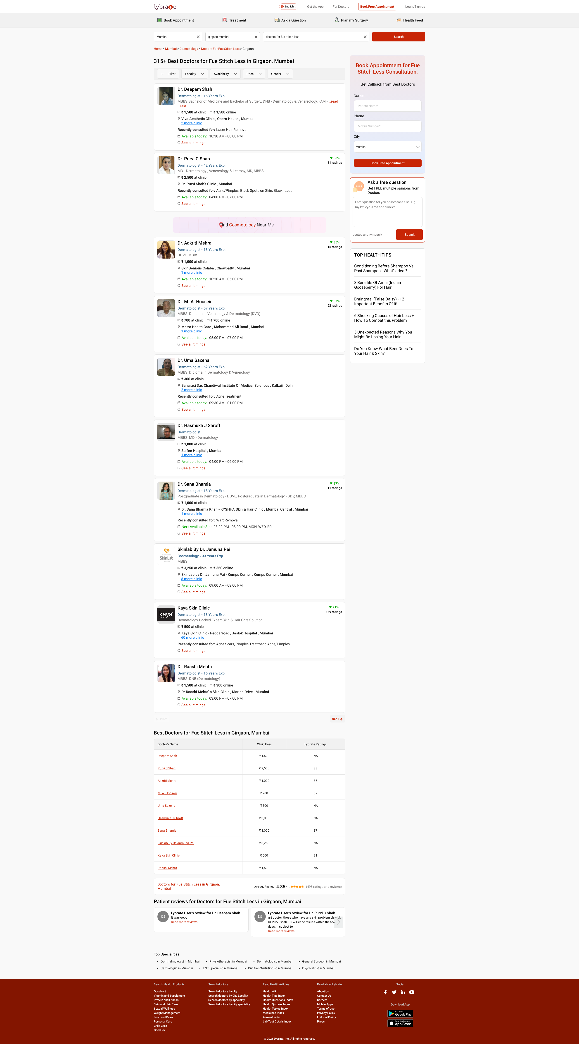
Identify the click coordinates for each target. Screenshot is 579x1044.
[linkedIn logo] (403, 994)
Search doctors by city (222, 991)
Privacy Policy (326, 1013)
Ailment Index (272, 1017)
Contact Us (324, 995)
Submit (410, 234)
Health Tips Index (274, 995)
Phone (359, 116)
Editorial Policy (326, 1017)
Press (321, 1021)
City (357, 136)
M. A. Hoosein (167, 793)
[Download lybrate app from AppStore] (400, 1026)
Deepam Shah (167, 756)
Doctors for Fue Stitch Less (220, 48)
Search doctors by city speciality (229, 1004)
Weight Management (167, 1013)
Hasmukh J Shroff (170, 818)
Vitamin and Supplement (169, 995)
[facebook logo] (385, 994)
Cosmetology (189, 48)
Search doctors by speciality (226, 1000)
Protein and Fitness (166, 1000)
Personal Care (163, 1021)
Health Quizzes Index (276, 1004)
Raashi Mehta (167, 868)
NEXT (335, 718)
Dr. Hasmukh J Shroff (199, 425)
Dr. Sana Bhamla (194, 484)
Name (358, 96)
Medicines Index (273, 1013)
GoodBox (160, 1030)
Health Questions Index (278, 1000)
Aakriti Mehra (167, 780)
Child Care (160, 1025)
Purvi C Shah (167, 768)
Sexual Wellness (164, 1008)
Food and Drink (163, 1017)
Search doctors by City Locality (228, 995)
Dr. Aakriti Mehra (194, 243)
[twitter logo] (394, 994)
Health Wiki (270, 991)
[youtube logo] (412, 994)
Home (158, 48)
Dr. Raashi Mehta (195, 666)
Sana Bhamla (167, 830)
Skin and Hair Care (166, 1004)
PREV (163, 718)
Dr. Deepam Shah (195, 89)
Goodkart (160, 991)
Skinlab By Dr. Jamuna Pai (204, 549)
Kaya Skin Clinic (194, 608)
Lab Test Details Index (277, 1021)
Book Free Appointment (377, 6)
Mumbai (171, 48)
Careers (322, 1000)
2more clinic (191, 123)
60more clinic (192, 637)
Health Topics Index (275, 1008)
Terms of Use (326, 1008)
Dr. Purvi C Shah (194, 158)
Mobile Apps (325, 1004)
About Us (323, 991)
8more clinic (191, 579)
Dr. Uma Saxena (193, 360)
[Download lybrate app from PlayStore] (400, 1016)
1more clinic (191, 272)
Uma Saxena (166, 805)
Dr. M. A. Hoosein (195, 301)
